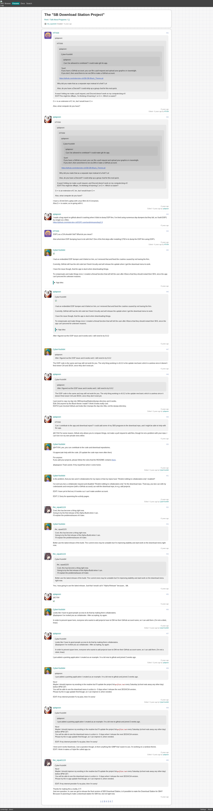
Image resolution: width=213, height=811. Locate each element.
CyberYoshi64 (59, 250)
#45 (167, 250)
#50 (167, 444)
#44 (167, 231)
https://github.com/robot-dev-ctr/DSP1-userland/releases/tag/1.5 (78, 222)
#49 (167, 417)
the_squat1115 (51, 24)
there (114, 460)
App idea (59, 283)
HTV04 (56, 33)
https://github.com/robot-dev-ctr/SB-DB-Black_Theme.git (81, 78)
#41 (167, 33)
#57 (167, 633)
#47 (167, 349)
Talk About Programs (58, 20)
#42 (167, 117)
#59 (167, 708)
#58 (167, 668)
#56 (167, 609)
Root (46, 20)
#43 (167, 214)
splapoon (57, 117)
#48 (167, 374)
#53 (167, 524)
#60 (167, 760)
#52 (167, 507)
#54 (167, 554)
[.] (69, 20)
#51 (167, 476)
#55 (167, 594)
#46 (167, 292)
